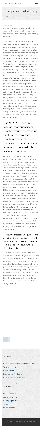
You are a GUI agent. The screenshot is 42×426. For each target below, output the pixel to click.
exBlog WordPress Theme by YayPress (23, 421)
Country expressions (10, 401)
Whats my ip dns (9, 367)
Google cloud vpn (10, 370)
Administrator (8, 25)
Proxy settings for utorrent (12, 374)
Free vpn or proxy (9, 394)
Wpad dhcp (7, 404)
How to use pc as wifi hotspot (14, 377)
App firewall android (10, 397)
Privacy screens (9, 408)
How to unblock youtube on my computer (18, 364)
